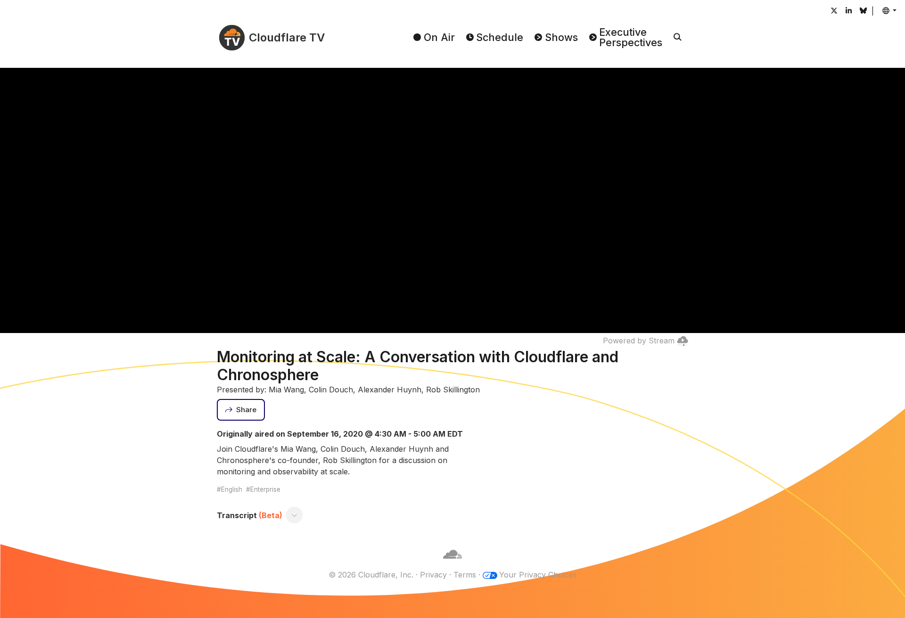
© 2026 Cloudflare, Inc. (371, 574)
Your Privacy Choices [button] (537, 574)
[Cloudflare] (452, 563)
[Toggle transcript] (294, 515)
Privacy (433, 574)
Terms (464, 574)
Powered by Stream (639, 340)
